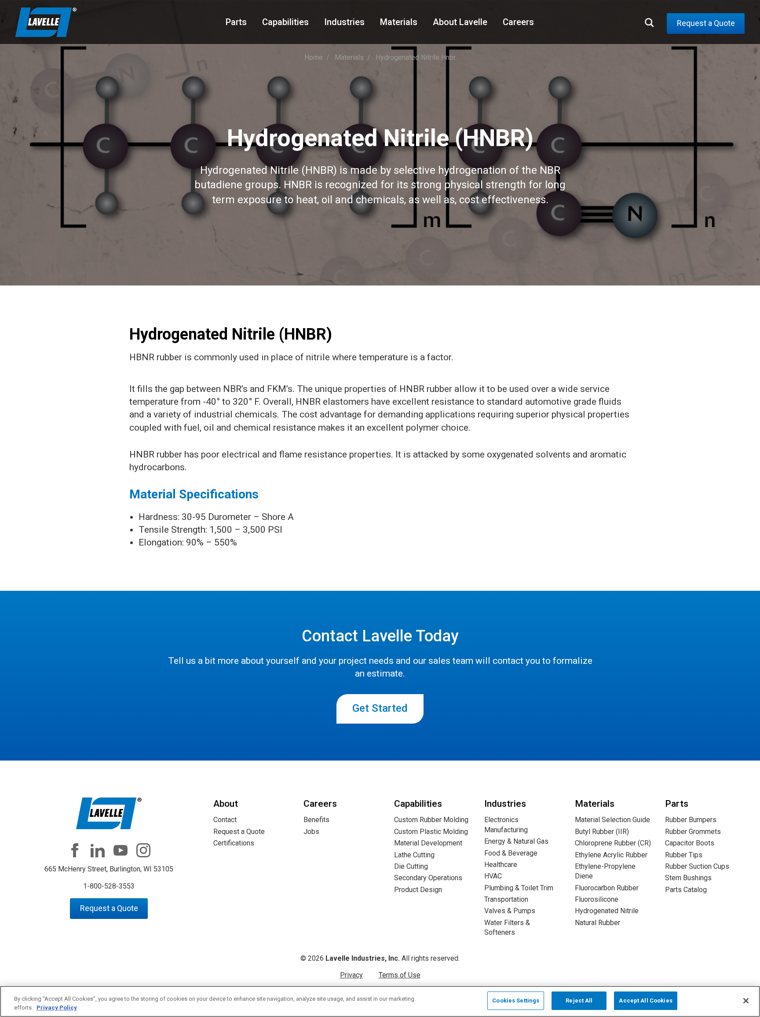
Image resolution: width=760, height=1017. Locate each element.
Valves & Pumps (509, 911)
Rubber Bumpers (690, 820)
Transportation (506, 899)
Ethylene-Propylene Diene (605, 871)
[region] (380, 1001)
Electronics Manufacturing (506, 825)
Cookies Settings (515, 1000)
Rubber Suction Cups (697, 866)
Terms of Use (399, 975)
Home (313, 57)
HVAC (493, 876)
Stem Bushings (688, 878)
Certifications (233, 843)
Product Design (418, 889)
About (225, 803)
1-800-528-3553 (109, 886)
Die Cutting (411, 866)
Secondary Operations (428, 878)
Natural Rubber (597, 922)
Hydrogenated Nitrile (607, 911)
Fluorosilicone (596, 899)
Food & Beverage (510, 853)
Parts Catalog (686, 889)
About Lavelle (460, 22)
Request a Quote (706, 23)
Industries (344, 22)
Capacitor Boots (689, 843)
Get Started (380, 708)
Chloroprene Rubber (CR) (613, 843)
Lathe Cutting (414, 855)
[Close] (746, 1000)
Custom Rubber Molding (431, 820)
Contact (225, 820)
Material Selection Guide (612, 820)
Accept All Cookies (645, 1000)
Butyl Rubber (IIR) (602, 831)
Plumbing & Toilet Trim (518, 888)
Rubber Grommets (693, 831)
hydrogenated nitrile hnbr (416, 57)
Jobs (311, 831)
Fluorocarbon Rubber (607, 888)
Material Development (428, 843)
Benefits (316, 820)
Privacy (351, 975)
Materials (398, 22)
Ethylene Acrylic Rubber (611, 855)
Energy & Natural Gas (516, 841)
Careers (518, 22)
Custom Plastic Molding (431, 831)
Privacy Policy (57, 1007)
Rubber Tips (683, 855)
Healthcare (500, 864)
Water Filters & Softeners (507, 927)
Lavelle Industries (46, 22)
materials (349, 57)
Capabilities (285, 22)
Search (649, 23)
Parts (236, 22)
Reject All (579, 1000)
